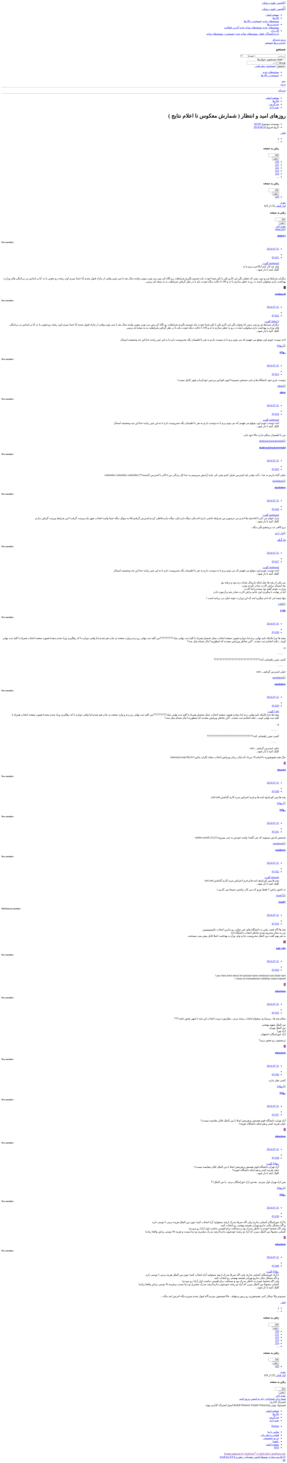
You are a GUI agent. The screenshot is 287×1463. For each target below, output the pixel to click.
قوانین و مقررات (270, 1435)
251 (277, 164)
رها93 (283, 352)
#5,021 (275, 257)
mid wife (281, 948)
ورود (283, 84)
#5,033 (275, 923)
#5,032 (275, 871)
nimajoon (280, 991)
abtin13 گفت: (272, 321)
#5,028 (275, 632)
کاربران (275, 30)
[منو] (284, 6)
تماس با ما (273, 1431)
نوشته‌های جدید (271, 21)
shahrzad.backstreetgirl (272, 447)
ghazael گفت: (271, 877)
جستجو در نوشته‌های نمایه (220, 33)
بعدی (283, 202)
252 (277, 167)
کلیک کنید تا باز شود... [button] (267, 269)
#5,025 (275, 469)
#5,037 (275, 1114)
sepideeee (280, 850)
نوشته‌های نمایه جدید (251, 27)
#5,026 (275, 509)
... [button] (278, 141)
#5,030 (275, 791)
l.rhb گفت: (273, 711)
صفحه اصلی (272, 14)
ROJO (257, 124)
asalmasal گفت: (270, 263)
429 (277, 196)
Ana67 (282, 902)
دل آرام (282, 540)
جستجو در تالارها (253, 21)
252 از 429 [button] (269, 205)
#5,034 (275, 969)
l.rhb (283, 610)
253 (277, 170)
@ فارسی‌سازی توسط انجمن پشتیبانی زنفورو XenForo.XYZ (253, 1457)
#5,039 (275, 1216)
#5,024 (275, 414)
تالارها (276, 18)
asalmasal (280, 294)
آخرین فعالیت (231, 27)
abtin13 (281, 235)
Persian (275, 1426)
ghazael (281, 769)
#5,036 (275, 1074)
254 (277, 173)
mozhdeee (280, 487)
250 (277, 161)
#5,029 (275, 705)
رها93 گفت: (272, 1163)
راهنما (276, 1441)
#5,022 (275, 315)
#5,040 (275, 1265)
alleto (283, 392)
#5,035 (275, 1012)
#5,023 (275, 374)
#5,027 (275, 561)
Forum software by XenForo (255, 1453)
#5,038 (275, 1157)
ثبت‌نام (282, 90)
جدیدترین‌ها (273, 24)
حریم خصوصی (271, 1438)
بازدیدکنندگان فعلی (268, 33)
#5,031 (275, 831)
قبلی (283, 133)
